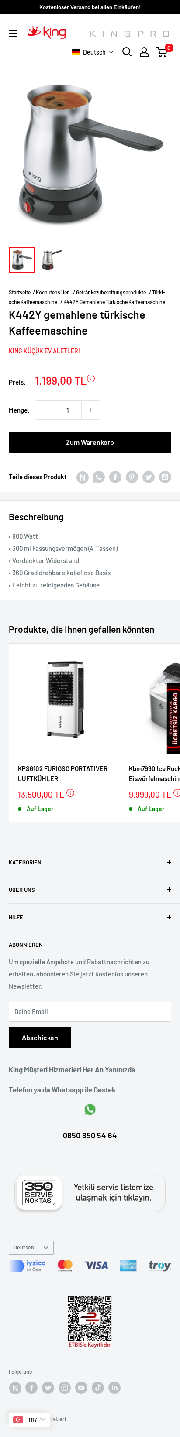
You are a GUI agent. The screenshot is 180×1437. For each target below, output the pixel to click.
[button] (93, 52)
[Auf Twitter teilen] (148, 476)
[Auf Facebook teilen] (115, 476)
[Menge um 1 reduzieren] (44, 410)
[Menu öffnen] (13, 33)
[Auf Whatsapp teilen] (99, 476)
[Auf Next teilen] (82, 476)
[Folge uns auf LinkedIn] (114, 1388)
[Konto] (144, 52)
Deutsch (24, 1247)
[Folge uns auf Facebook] (15, 1388)
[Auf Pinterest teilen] (132, 476)
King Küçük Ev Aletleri (44, 351)
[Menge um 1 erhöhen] (91, 410)
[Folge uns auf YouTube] (81, 1388)
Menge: (19, 410)
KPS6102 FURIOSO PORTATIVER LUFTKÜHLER (62, 773)
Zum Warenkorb (90, 442)
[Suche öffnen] (127, 52)
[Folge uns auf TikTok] (98, 1388)
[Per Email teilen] (165, 476)
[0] (161, 52)
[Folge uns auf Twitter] (48, 1388)
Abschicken (40, 1037)
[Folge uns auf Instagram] (65, 1388)
